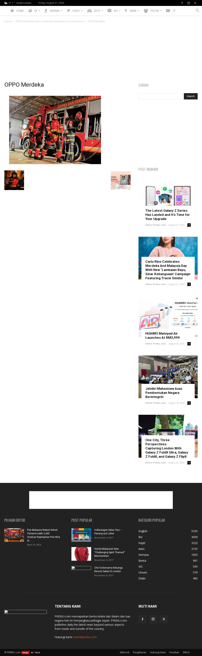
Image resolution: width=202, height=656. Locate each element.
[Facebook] (182, 3)
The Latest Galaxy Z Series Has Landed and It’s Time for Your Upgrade (167, 215)
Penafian (174, 652)
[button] (197, 11)
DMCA (186, 652)
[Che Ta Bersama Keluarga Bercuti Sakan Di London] (81, 573)
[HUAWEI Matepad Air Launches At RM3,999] (168, 317)
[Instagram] (189, 3)
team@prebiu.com (85, 637)
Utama (8, 21)
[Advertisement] (101, 53)
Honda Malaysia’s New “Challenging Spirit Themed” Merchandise (109, 552)
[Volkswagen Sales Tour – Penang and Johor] (81, 535)
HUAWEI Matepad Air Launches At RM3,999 (162, 335)
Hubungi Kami (158, 652)
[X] (195, 3)
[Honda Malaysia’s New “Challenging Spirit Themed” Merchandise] (81, 554)
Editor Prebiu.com (155, 224)
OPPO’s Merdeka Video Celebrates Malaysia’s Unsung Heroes (50, 21)
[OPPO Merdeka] (54, 166)
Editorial (124, 652)
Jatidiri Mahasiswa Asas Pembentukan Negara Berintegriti (163, 393)
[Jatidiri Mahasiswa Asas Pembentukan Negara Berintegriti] (168, 376)
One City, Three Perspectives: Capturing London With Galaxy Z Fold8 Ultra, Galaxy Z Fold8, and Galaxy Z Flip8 (166, 448)
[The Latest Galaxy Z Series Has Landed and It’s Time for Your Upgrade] (168, 198)
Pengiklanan (139, 652)
